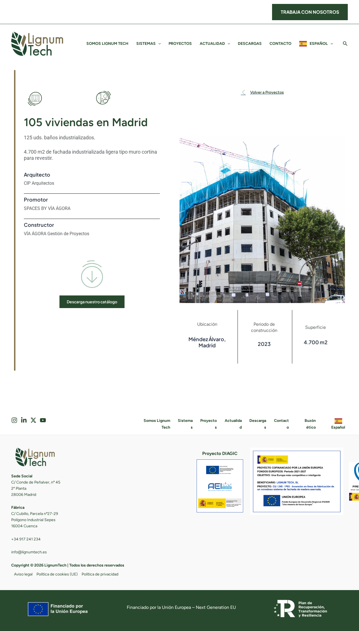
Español (319, 43)
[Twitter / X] (33, 421)
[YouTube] (43, 421)
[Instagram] (14, 421)
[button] (310, 12)
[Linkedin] (24, 421)
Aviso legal (23, 574)
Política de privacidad (100, 574)
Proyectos (180, 43)
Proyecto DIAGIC (220, 453)
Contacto (280, 43)
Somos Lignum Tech (107, 43)
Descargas (250, 43)
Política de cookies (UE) (57, 574)
